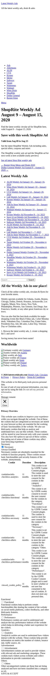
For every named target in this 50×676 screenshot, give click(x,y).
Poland (23, 363)
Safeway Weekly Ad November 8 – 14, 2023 (26, 222)
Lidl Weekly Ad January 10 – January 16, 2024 (27, 197)
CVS (9, 73)
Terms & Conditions (36, 377)
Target (9, 83)
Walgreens (11, 85)
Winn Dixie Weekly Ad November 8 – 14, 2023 (28, 219)
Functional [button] (5, 599)
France (23, 358)
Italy (20, 355)
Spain (21, 360)
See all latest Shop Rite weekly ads (16, 160)
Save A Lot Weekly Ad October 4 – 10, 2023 (26, 272)
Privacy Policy (18, 377)
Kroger (10, 75)
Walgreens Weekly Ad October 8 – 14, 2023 (26, 267)
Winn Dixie (12, 90)
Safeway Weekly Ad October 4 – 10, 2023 (25, 270)
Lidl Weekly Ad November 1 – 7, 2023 (24, 232)
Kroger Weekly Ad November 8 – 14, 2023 (26, 214)
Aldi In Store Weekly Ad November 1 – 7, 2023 (28, 235)
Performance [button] (6, 615)
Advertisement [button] (7, 645)
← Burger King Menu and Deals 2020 (18, 165)
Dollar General (13, 95)
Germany (26, 350)
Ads (8, 65)
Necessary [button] (5, 444)
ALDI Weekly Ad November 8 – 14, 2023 (25, 224)
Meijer (9, 78)
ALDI (9, 70)
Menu (3, 103)
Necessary (8, 447)
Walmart (10, 88)
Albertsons (11, 68)
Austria (24, 353)
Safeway (10, 80)
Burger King (12, 98)
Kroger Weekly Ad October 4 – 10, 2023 (25, 275)
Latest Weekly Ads (9, 3)
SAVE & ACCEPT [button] (9, 673)
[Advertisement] (25, 37)
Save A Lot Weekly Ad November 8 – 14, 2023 (27, 217)
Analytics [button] (5, 630)
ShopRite (11, 93)
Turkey (24, 365)
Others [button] (4, 661)
